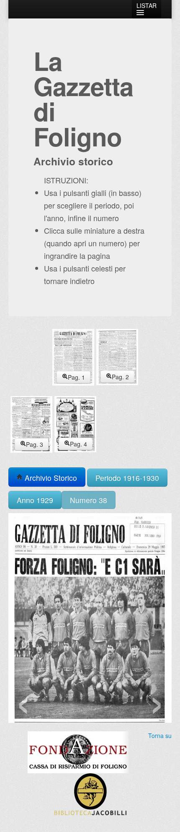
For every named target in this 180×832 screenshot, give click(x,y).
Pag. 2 (120, 377)
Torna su (160, 735)
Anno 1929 (35, 500)
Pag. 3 (34, 444)
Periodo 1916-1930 (127, 477)
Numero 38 (88, 500)
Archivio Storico (50, 477)
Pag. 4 (78, 444)
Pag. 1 (76, 377)
